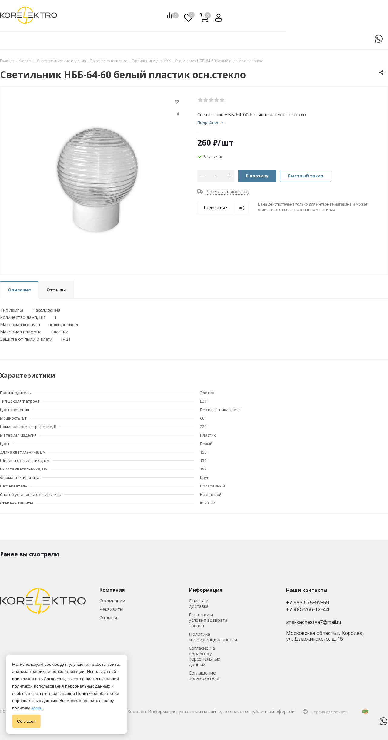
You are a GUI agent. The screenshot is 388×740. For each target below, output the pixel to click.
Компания (112, 590)
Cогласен (26, 721)
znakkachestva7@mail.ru (313, 622)
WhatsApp (379, 39)
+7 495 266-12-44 (307, 609)
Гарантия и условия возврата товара (208, 619)
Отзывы (108, 617)
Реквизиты (111, 609)
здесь (36, 707)
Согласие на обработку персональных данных (204, 656)
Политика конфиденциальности (213, 636)
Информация (205, 590)
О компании (112, 601)
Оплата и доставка (199, 603)
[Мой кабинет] (216, 15)
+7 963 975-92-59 (307, 603)
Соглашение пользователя (204, 675)
